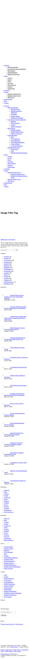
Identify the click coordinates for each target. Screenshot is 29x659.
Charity (6, 577)
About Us (6, 490)
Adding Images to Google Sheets (8, 239)
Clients (6, 495)
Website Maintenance (10, 565)
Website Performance (10, 595)
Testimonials (7, 510)
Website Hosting (9, 563)
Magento (6, 265)
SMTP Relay (7, 589)
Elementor (7, 262)
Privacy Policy (17, 649)
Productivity (7, 271)
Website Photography (10, 591)
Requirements (8, 588)
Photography (7, 269)
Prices (6, 505)
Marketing (7, 267)
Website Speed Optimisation (12, 566)
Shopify (6, 276)
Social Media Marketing (11, 557)
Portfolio (6, 503)
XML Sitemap (17, 651)
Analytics (6, 256)
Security (6, 273)
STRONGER (13, 647)
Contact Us (7, 497)
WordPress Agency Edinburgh (12, 593)
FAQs (5, 499)
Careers (6, 494)
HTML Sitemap (9, 651)
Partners (6, 501)
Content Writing (8, 547)
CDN (5, 575)
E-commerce (7, 260)
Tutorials (6, 280)
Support (6, 278)
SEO (5, 275)
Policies (3, 649)
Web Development (9, 561)
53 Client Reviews (18, 624)
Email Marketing (8, 582)
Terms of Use (8, 649)
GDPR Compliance (9, 584)
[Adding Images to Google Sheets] (14, 236)
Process (6, 506)
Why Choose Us (8, 512)
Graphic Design (8, 548)
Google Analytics (9, 586)
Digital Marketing (9, 578)
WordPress (7, 284)
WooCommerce (8, 282)
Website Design (8, 559)
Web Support (8, 597)
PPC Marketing (8, 552)
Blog (5, 492)
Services (6, 508)
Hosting (6, 264)
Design (6, 258)
